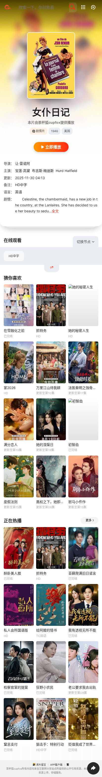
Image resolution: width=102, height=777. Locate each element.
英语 (18, 192)
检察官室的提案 (16, 687)
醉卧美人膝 (12, 573)
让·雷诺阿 (22, 163)
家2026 (10, 388)
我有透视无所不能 (82, 630)
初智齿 (73, 444)
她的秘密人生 (78, 330)
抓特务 (41, 330)
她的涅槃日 (44, 444)
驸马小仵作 (77, 502)
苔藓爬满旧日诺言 (82, 573)
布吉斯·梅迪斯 (43, 171)
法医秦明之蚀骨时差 (83, 388)
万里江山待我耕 (48, 388)
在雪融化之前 (14, 330)
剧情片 (40, 131)
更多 (89, 520)
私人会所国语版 (16, 630)
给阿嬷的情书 (46, 630)
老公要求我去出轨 (82, 687)
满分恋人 (11, 444)
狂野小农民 (44, 687)
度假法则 (11, 502)
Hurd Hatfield (66, 171)
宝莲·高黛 (22, 171)
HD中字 (14, 256)
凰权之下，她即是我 (51, 502)
